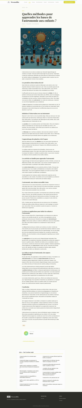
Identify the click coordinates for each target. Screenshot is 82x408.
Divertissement (39, 2)
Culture (33, 2)
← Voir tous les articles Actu (28, 341)
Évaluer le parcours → (69, 2)
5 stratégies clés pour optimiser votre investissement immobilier (50, 369)
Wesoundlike (15, 2)
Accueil (25, 2)
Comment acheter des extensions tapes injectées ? (28, 357)
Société (57, 2)
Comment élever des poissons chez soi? (51, 377)
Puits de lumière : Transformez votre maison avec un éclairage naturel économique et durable (29, 372)
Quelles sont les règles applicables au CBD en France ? (29, 380)
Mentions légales (62, 398)
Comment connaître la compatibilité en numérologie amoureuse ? (28, 377)
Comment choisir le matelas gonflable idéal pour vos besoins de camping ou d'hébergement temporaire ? (52, 373)
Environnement (51, 2)
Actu (29, 2)
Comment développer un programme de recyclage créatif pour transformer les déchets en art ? (29, 361)
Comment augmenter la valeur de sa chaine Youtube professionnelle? (29, 384)
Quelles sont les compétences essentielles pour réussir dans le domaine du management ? (29, 367)
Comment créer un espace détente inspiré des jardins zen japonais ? (52, 357)
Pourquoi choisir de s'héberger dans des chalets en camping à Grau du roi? (51, 361)
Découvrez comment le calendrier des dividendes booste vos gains (51, 381)
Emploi (45, 2)
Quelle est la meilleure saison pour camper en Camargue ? (52, 385)
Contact (60, 400)
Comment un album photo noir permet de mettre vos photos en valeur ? (51, 365)
